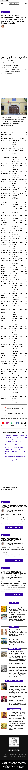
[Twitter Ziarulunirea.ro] (12, 750)
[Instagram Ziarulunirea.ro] (15, 750)
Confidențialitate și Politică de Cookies (14, 756)
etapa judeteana (7, 492)
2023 (3, 489)
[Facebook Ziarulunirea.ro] (9, 750)
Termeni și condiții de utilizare (17, 754)
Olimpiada (16, 492)
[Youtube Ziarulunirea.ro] (18, 750)
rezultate (23, 492)
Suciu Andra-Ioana (11, 27)
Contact (4, 754)
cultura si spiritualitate (13, 489)
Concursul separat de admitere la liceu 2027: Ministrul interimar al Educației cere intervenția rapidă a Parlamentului (15, 458)
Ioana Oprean (10, 578)
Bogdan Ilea (10, 511)
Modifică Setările (4, 0)
